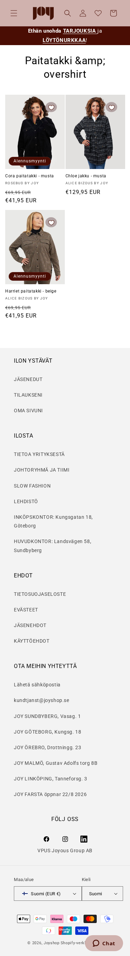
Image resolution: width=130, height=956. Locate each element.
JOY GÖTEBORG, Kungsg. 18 (47, 732)
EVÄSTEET (26, 609)
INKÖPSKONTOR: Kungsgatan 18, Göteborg (53, 521)
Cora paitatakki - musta (29, 176)
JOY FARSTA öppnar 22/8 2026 (50, 794)
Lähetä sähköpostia (37, 684)
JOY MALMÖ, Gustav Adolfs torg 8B (55, 763)
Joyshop (52, 943)
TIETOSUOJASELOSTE (40, 594)
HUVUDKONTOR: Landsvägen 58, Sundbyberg (52, 546)
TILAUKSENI (28, 395)
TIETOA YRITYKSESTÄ (39, 454)
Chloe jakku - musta (86, 176)
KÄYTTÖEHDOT (32, 641)
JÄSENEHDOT (30, 625)
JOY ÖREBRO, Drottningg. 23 (47, 747)
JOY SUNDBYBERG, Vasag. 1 (47, 716)
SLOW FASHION (32, 486)
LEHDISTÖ (26, 501)
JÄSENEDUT (28, 379)
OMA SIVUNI (28, 410)
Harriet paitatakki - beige (31, 291)
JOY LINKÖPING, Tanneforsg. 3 (50, 778)
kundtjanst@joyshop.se (41, 700)
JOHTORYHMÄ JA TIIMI (41, 470)
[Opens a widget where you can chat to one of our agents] (104, 944)
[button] (13, 13)
